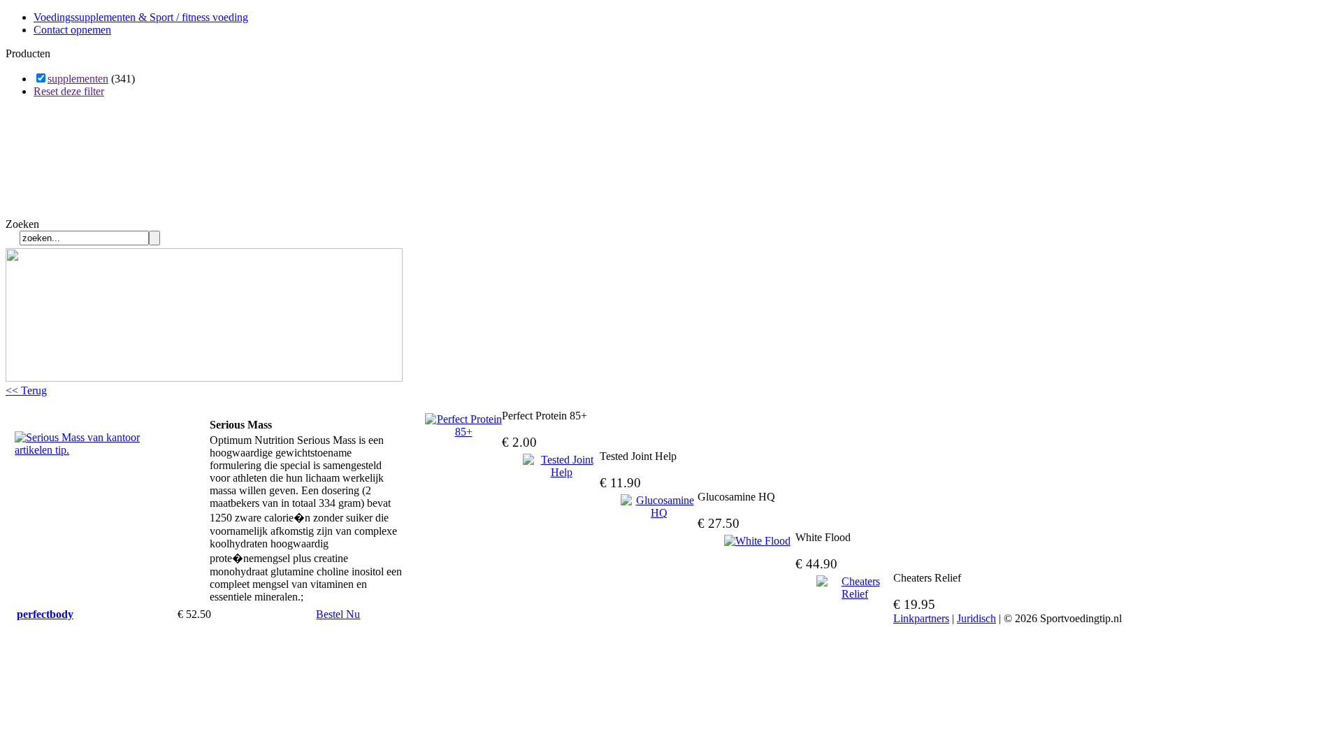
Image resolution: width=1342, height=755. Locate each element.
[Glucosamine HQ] (659, 506)
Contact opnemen (72, 30)
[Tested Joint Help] (561, 466)
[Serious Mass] (84, 450)
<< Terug (26, 390)
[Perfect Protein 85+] (463, 425)
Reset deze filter (69, 91)
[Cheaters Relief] (854, 588)
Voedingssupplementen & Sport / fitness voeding (141, 17)
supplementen (78, 79)
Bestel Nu (338, 614)
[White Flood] (757, 541)
